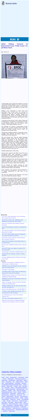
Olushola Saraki (10, 405)
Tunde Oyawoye (15, 400)
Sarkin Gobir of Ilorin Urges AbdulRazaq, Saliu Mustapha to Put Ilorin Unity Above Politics (12, 220)
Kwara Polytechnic (5, 394)
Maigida (12, 387)
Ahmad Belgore (13, 393)
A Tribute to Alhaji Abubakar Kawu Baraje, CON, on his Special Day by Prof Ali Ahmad (14, 291)
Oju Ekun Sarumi (12, 380)
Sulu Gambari (10, 402)
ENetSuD (24, 391)
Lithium (26, 405)
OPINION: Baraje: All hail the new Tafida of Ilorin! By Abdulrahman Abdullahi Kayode (14, 275)
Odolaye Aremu (9, 386)
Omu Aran (17, 396)
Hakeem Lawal (13, 394)
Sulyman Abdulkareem (9, 383)
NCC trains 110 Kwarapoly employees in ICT (12, 298)
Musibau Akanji (12, 411)
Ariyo (3, 389)
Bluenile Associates (21, 393)
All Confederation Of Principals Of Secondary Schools (12, 384)
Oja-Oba (18, 399)
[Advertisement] (14, 19)
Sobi (14, 381)
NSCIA (7, 377)
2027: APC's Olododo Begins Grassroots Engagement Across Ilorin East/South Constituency (13, 234)
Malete (26, 377)
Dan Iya (14, 391)
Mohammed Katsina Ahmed (7, 391)
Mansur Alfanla (19, 380)
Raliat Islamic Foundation (18, 405)
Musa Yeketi (7, 387)
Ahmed (3, 377)
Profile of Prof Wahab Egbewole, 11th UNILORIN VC (14, 289)
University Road (21, 377)
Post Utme (9, 400)
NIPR (14, 390)
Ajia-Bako (16, 386)
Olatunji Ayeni (13, 399)
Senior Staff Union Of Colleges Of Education (10, 406)
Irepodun (19, 391)
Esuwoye (4, 378)
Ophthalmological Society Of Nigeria (12, 397)
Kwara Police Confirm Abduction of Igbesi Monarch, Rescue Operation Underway (13, 238)
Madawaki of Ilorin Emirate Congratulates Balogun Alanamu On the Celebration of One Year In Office (13, 301)
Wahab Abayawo (11, 378)
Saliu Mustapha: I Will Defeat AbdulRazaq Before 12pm (14, 251)
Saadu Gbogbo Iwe (5, 393)
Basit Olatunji (4, 402)
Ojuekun (21, 397)
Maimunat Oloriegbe (19, 381)
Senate (4, 400)
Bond (20, 386)
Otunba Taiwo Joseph (17, 408)
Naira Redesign (8, 408)
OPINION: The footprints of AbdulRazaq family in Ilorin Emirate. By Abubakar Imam (13, 263)
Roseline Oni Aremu (23, 400)
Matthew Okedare (10, 396)
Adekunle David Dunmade (10, 389)
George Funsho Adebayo (13, 403)
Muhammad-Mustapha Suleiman (22, 409)
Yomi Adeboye (8, 381)
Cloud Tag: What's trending (11, 372)
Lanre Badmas (17, 383)
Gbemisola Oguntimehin (21, 390)
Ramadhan (10, 390)
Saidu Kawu (5, 411)
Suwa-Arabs (25, 403)
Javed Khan (24, 383)
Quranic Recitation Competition (21, 387)
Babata (21, 403)
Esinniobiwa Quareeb (20, 389)
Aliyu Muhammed (24, 399)
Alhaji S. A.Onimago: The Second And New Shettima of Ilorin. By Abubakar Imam (14, 282)
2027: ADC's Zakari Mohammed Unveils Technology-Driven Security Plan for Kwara (14, 217)
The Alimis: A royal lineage (8, 269)
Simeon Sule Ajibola (18, 402)
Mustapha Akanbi (13, 377)
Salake (4, 405)
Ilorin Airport (19, 394)
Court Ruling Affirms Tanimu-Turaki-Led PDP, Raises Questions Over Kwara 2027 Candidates (14, 272)
